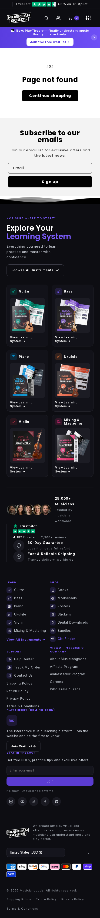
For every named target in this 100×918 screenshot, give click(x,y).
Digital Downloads (73, 622)
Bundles (64, 630)
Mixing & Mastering (30, 630)
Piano (19, 606)
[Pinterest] (56, 801)
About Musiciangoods (68, 659)
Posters (64, 606)
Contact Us (23, 675)
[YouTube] (22, 801)
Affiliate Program (64, 667)
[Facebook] (45, 801)
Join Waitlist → (23, 746)
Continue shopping (50, 95)
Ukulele (20, 614)
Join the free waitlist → (50, 42)
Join (50, 781)
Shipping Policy (20, 683)
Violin (18, 622)
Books (63, 590)
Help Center (24, 659)
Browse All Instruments (32, 270)
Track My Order (27, 667)
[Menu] (88, 18)
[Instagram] (11, 801)
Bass (18, 598)
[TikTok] (33, 801)
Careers (56, 682)
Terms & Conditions (23, 706)
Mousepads (67, 598)
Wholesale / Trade (65, 689)
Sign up (50, 181)
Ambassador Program (68, 674)
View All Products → (67, 647)
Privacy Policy (19, 698)
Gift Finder (66, 639)
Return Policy (18, 691)
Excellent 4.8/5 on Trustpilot (52, 4)
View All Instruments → (26, 639)
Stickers (64, 614)
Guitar (19, 590)
